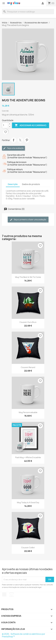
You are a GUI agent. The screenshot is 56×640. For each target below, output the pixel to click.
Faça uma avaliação (15, 148)
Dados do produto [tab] (31, 184)
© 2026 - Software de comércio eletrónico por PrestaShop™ (23, 635)
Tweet (20, 140)
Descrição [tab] (13, 184)
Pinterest (26, 140)
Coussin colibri (28, 547)
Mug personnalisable (28, 412)
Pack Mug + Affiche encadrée (28, 457)
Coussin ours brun (28, 322)
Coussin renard (28, 367)
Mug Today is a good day (28, 502)
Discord (11, 594)
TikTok (4, 594)
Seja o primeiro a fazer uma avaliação (29, 219)
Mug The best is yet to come (28, 277)
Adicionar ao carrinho (30, 125)
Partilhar (13, 140)
